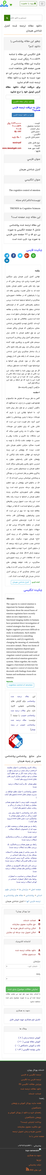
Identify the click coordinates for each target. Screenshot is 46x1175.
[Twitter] (20, 255)
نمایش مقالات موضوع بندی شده (23, 989)
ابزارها (38, 1160)
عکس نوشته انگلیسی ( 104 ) (27, 1049)
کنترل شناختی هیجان (21, 582)
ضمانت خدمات (30, 920)
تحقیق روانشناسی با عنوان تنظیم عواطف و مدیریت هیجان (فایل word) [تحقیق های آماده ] (21, 794)
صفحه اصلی (36, 889)
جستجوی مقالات (29, 954)
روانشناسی (30, 895)
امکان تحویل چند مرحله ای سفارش (21, 932)
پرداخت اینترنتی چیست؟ (31, 1122)
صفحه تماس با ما (36, 1136)
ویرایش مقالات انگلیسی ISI (30, 1084)
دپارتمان (36, 961)
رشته (38, 974)
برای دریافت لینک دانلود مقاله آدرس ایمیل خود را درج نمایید (23, 89)
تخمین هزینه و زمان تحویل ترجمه (27, 1131)
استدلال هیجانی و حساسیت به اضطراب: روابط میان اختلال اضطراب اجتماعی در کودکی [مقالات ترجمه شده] (22, 879)
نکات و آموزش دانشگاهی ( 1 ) (27, 1045)
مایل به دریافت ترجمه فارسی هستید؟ (26, 109)
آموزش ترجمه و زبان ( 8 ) (29, 1037)
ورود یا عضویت (27, 3)
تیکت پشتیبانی (35, 1164)
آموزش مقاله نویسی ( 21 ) (29, 1041)
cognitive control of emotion (22, 668)
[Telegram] (6, 255)
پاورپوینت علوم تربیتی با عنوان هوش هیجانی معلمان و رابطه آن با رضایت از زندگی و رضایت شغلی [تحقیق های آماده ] (21, 805)
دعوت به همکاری (34, 1155)
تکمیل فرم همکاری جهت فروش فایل (25, 1019)
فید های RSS (35, 1170)
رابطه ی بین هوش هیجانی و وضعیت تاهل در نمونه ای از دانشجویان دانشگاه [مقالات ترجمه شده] (21, 829)
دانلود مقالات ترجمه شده (26, 950)
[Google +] (26, 255)
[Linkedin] (6, 260)
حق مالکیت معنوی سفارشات (24, 924)
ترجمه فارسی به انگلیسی (31, 1079)
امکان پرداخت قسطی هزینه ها (24, 928)
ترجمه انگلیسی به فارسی (31, 1074)
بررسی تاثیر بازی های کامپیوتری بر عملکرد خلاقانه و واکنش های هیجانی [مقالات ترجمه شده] (21, 868)
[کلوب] (33, 255)
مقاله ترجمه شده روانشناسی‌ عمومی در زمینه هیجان (23, 725)
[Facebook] (13, 255)
